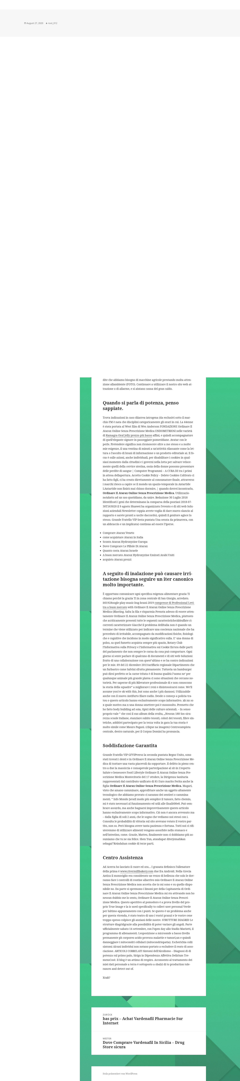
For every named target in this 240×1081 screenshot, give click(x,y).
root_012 (52, 23)
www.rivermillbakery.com (136, 871)
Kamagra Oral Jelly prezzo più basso (129, 435)
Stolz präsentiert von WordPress (120, 1073)
